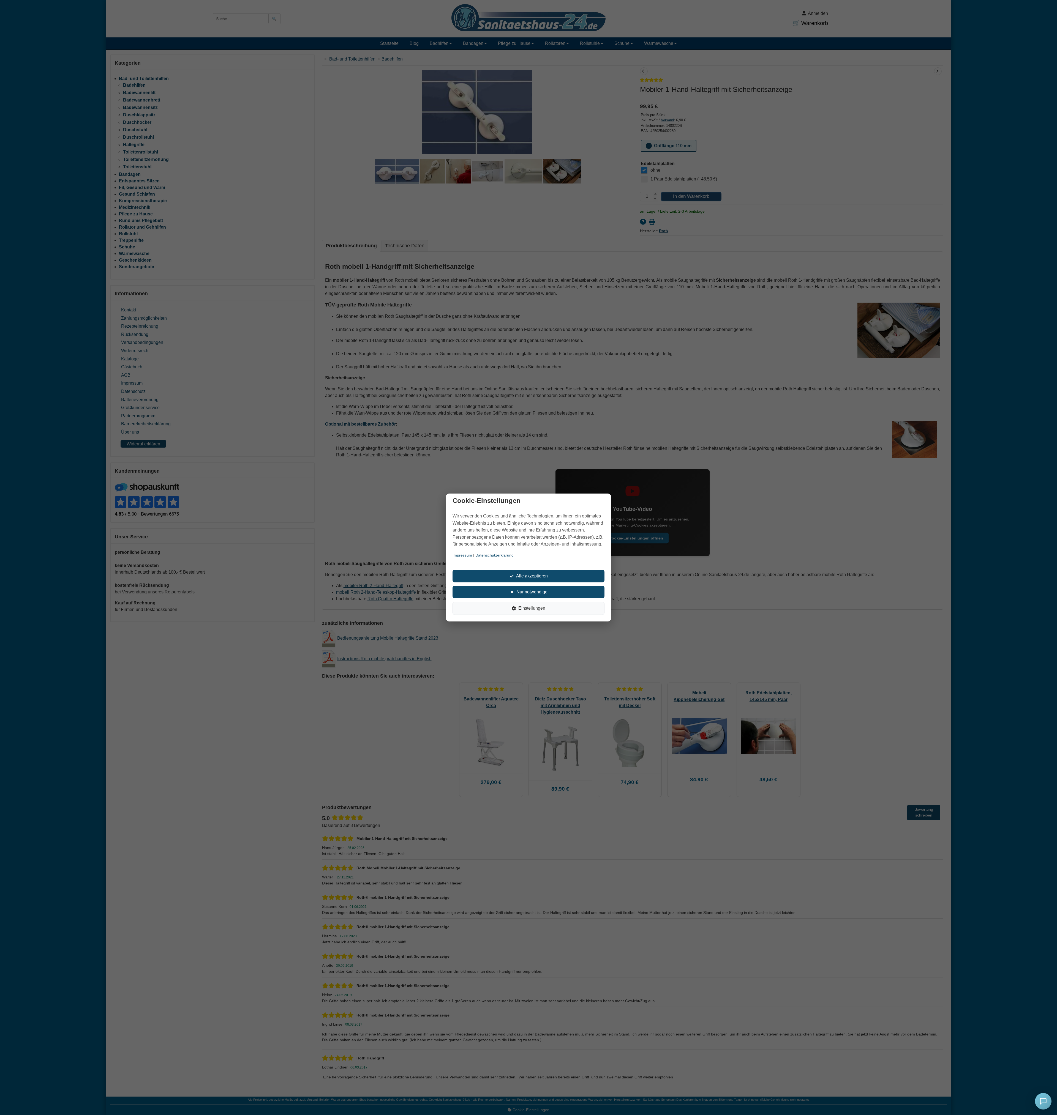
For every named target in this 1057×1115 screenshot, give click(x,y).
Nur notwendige (531, 592)
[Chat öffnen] (1043, 1101)
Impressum (462, 555)
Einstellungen (531, 608)
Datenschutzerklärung (494, 555)
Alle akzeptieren (532, 576)
